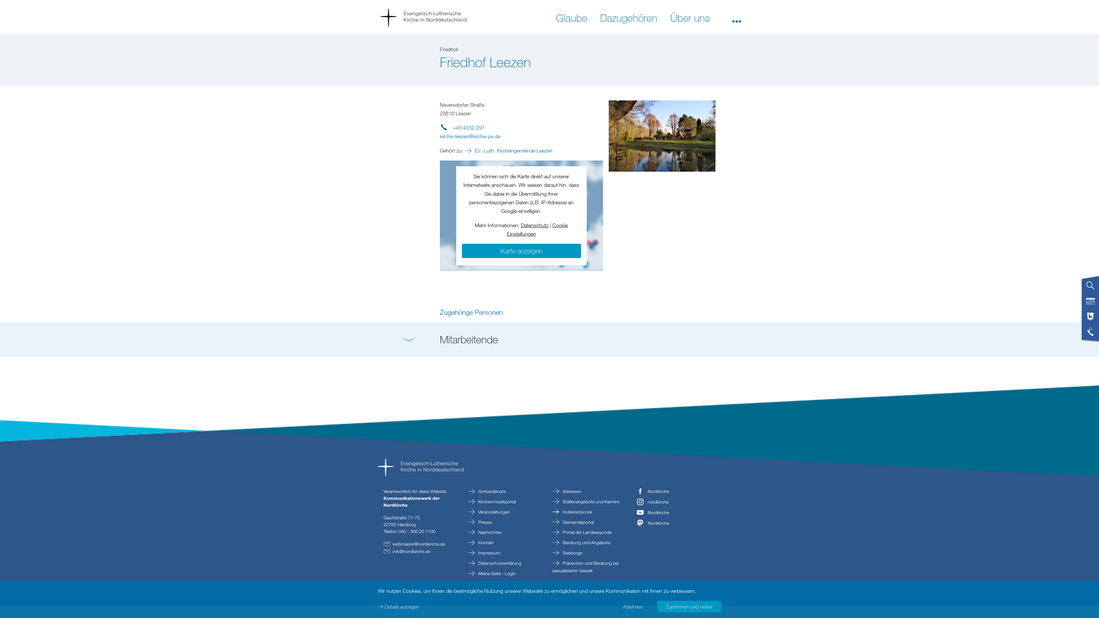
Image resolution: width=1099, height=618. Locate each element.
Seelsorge (572, 552)
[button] (736, 17)
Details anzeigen (402, 606)
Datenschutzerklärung (499, 563)
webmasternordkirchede (419, 543)
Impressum (488, 552)
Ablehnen (633, 606)
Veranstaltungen (493, 511)
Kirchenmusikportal (496, 501)
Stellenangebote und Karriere (590, 501)
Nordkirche (658, 491)
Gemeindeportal (578, 522)
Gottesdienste (491, 491)
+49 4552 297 (469, 127)
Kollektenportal (577, 511)
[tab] (1090, 288)
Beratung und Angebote (586, 542)
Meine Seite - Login (496, 573)
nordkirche (658, 501)
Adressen (571, 491)
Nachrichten (489, 532)
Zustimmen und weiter (689, 606)
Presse (484, 522)
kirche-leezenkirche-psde (470, 136)
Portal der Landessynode (587, 532)
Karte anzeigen (521, 251)
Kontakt (485, 542)
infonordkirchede (411, 551)
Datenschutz (534, 225)
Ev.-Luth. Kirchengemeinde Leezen (513, 150)
